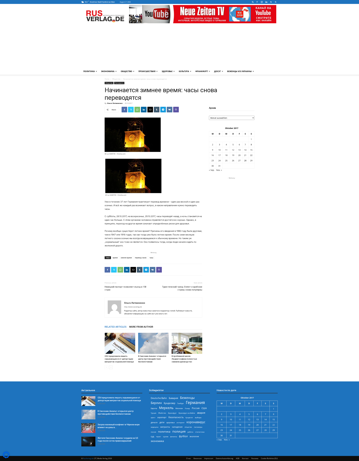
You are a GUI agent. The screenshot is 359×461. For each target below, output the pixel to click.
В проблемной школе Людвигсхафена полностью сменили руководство (184, 359)
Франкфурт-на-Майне (187, 413)
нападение (177, 427)
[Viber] (176, 109)
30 (212, 166)
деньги (154, 422)
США (204, 408)
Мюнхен (179, 408)
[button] (253, 2)
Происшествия (146, 71)
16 (212, 155)
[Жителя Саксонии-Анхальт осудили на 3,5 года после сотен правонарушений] (88, 441)
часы (151, 258)
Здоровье (167, 71)
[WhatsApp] (137, 109)
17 (219, 155)
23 (212, 160)
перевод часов (140, 258)
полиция (179, 431)
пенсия (153, 432)
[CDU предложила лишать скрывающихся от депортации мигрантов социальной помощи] (120, 343)
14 (245, 150)
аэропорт (161, 417)
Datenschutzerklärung (224, 458)
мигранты (165, 427)
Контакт (245, 458)
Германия (195, 402)
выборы (198, 417)
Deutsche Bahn (159, 398)
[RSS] (271, 2)
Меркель (166, 407)
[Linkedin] (266, 2)
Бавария (173, 398)
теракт (158, 436)
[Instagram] (262, 2)
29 (251, 160)
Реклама (254, 458)
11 (226, 150)
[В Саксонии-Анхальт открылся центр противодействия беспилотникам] (153, 343)
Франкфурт (201, 71)
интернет (181, 422)
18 (226, 155)
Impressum (208, 458)
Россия (196, 408)
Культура (184, 71)
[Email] (150, 109)
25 (226, 160)
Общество (126, 71)
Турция (153, 413)
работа (190, 432)
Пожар (187, 408)
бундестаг (189, 418)
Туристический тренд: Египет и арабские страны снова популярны (182, 288)
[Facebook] (257, 2)
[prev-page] (106, 367)
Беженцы (187, 397)
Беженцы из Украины (239, 71)
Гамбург (180, 403)
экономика (157, 440)
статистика (199, 432)
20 (239, 155)
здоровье (170, 422)
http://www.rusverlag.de (133, 307)
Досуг (217, 71)
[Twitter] (275, 2)
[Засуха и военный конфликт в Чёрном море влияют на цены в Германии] (88, 428)
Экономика (107, 71)
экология (194, 436)
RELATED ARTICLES (115, 326)
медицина (154, 427)
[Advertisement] (179, 47)
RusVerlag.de (88, 458)
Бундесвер (169, 403)
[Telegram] (163, 109)
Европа (154, 408)
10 (219, 150)
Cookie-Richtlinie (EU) (269, 458)
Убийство (162, 413)
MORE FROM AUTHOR (141, 326)
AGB (237, 458)
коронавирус (196, 422)
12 (233, 150)
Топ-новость (119, 83)
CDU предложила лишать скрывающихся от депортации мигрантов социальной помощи (119, 359)
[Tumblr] (156, 109)
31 (219, 166)
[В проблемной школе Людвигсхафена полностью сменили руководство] (187, 343)
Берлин (156, 402)
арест (153, 417)
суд (152, 436)
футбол (183, 436)
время (115, 258)
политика (164, 431)
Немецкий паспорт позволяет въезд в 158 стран (125, 288)
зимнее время (126, 258)
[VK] (169, 109)
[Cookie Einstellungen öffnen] (6, 457)
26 (233, 160)
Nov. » (219, 170)
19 (233, 155)
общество (188, 427)
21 (245, 155)
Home (107, 79)
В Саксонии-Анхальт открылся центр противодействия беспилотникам (152, 359)
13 (239, 150)
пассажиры (198, 427)
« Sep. (212, 170)
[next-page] (111, 367)
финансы (173, 436)
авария (201, 412)
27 (239, 160)
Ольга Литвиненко (115, 103)
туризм (165, 436)
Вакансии (198, 458)
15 (251, 150)
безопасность (176, 417)
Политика (89, 71)
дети (161, 422)
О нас (188, 458)
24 (219, 160)
